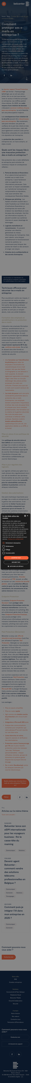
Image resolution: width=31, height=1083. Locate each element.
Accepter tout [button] (16, 558)
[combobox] (25, 516)
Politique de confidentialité (15, 539)
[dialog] (15, 541)
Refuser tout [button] (16, 562)
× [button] (27, 515)
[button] (15, 566)
